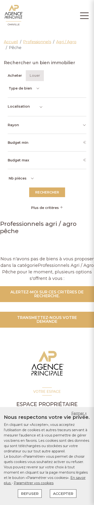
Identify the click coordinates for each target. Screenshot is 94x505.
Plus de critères (45, 208)
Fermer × (79, 413)
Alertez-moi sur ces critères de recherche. (47, 294)
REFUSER (30, 493)
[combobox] (25, 107)
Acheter (15, 75)
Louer (35, 75)
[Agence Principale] (47, 363)
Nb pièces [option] (18, 178)
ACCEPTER (63, 493)
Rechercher (47, 192)
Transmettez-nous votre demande (47, 319)
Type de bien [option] (20, 88)
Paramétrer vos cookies (34, 483)
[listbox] (24, 88)
